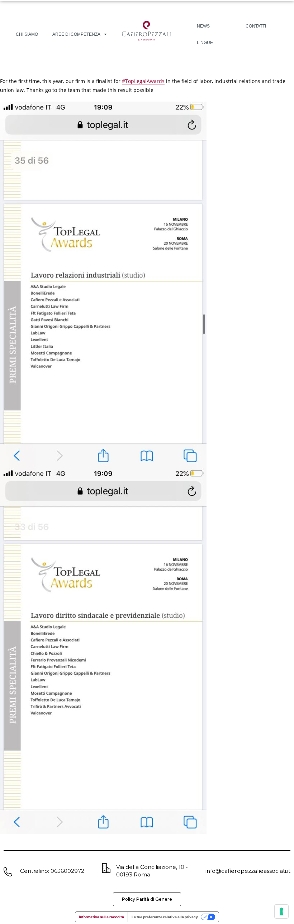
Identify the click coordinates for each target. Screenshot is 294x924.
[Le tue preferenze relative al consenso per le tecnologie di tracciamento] (281, 911)
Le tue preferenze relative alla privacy (165, 917)
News (203, 26)
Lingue (205, 42)
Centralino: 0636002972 (52, 870)
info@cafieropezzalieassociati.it (247, 870)
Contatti (256, 26)
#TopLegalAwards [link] (143, 81)
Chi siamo (27, 34)
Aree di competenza (76, 34)
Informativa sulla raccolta (101, 917)
